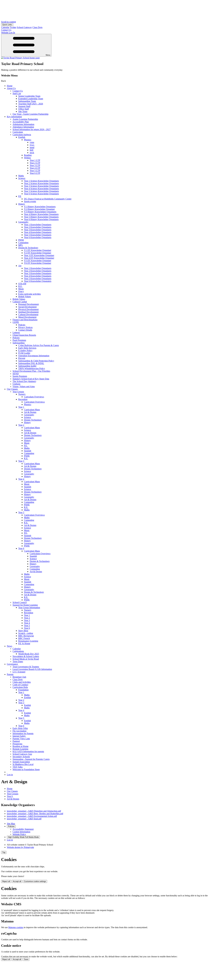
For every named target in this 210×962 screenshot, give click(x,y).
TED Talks (18, 767)
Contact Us (18, 91)
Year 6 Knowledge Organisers (37, 237)
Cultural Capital (20, 301)
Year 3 (21, 461)
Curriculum (18, 132)
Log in (10, 774)
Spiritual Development (28, 312)
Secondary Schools (21, 756)
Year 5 (21, 512)
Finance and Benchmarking (25, 319)
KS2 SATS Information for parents (28, 751)
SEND (16, 373)
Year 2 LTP (35, 163)
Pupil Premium (19, 340)
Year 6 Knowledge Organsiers (37, 281)
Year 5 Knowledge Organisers (37, 235)
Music (21, 289)
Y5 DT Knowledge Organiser (37, 260)
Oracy (21, 291)
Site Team (22, 111)
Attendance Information (23, 127)
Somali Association (21, 762)
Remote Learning (20, 749)
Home (9, 86)
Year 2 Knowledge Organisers (37, 227)
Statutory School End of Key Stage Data (31, 379)
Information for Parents (23, 733)
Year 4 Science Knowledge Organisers (41, 188)
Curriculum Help (20, 687)
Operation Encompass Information (33, 355)
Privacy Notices (25, 327)
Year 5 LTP (35, 170)
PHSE (21, 240)
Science (21, 178)
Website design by (20, 847)
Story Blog (23, 630)
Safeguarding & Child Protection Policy (36, 361)
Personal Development (28, 304)
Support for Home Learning (25, 605)
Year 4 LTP (35, 168)
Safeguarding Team (27, 101)
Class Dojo (37, 27)
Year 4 (21, 479)
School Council (20, 602)
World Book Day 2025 (28, 654)
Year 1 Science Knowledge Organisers (41, 181)
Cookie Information (21, 831)
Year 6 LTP (35, 173)
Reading (28, 155)
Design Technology (33, 420)
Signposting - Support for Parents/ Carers (31, 759)
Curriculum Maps (32, 409)
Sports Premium (20, 376)
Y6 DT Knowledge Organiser (37, 263)
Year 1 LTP (35, 160)
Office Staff (23, 109)
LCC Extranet (19, 672)
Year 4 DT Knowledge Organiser (39, 258)
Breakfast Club (19, 677)
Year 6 (21, 548)
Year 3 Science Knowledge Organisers (41, 186)
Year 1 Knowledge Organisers (37, 224)
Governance (12, 664)
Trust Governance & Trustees (26, 666)
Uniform (16, 384)
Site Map (11, 823)
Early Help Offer (20, 728)
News (9, 646)
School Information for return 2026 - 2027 (32, 129)
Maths (21, 175)
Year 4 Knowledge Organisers (37, 232)
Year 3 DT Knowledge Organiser (39, 255)
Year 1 (21, 407)
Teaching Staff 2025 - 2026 (30, 104)
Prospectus (17, 744)
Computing (23, 242)
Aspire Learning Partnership (25, 119)
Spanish (27, 451)
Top (3, 852)
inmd (32, 147)
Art (19, 265)
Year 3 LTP (35, 165)
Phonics (27, 140)
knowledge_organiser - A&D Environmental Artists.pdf (32, 816)
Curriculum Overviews (34, 402)
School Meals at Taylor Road (26, 659)
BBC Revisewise (26, 636)
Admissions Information (23, 124)
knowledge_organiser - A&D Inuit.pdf (24, 818)
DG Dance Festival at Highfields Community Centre (47, 199)
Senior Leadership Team (29, 96)
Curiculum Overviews (34, 397)
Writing (27, 158)
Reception (22, 399)
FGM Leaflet (24, 353)
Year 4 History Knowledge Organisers (41, 214)
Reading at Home (20, 746)
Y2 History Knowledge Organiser (39, 209)
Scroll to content (8, 22)
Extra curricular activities (29, 294)
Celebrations (18, 651)
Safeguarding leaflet (27, 366)
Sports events (30, 201)
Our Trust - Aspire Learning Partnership (30, 114)
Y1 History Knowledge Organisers (40, 206)
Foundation (23, 690)
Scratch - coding (25, 633)
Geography (23, 222)
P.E (19, 196)
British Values (24, 296)
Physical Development (28, 309)
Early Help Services (27, 348)
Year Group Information (29, 607)
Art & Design (30, 412)
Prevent (21, 358)
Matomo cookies (15, 927)
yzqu (32, 142)
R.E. (20, 286)
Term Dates (18, 661)
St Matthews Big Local (23, 764)
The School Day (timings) (24, 381)
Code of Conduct (20, 684)
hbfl (31, 150)
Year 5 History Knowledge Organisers (41, 217)
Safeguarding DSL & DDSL (31, 363)
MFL (20, 245)
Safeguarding (19, 343)
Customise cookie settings (35, 881)
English (21, 137)
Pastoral (16, 741)
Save (26, 959)
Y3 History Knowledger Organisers (40, 211)
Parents (10, 674)
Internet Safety (19, 736)
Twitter (13, 27)
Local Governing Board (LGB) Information (32, 669)
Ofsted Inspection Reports (24, 335)
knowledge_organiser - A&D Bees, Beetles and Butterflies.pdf (35, 813)
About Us (11, 88)
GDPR (16, 322)
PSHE (27, 456)
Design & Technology (28, 247)
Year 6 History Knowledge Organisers (41, 219)
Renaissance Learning (28, 641)
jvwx (32, 145)
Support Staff (24, 106)
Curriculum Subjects (22, 134)
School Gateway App (22, 754)
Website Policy (19, 834)
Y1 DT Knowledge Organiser (37, 250)
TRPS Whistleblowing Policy (31, 368)
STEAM (22, 283)
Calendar (5, 27)
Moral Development (27, 317)
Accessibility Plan (21, 122)
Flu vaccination (19, 731)
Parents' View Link (21, 738)
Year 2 (21, 425)
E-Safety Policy (25, 350)
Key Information (14, 116)
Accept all (17, 881)
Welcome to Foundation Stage (26, 769)
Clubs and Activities (22, 682)
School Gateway (24, 27)
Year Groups (18, 391)
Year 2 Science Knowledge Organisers (41, 183)
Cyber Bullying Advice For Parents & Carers (38, 345)
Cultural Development (28, 314)
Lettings (16, 332)
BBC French (24, 638)
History (21, 204)
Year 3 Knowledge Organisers (37, 229)
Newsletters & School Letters (26, 656)
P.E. (26, 445)
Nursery (22, 394)
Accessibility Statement (23, 829)
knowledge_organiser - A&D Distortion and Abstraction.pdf (34, 811)
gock (32, 152)
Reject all (6, 881)
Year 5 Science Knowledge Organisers (41, 191)
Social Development (27, 307)
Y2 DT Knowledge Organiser (37, 253)
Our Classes (12, 389)
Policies (21, 325)
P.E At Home (24, 643)
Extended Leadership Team (30, 98)
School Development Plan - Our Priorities (31, 371)
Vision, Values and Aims (24, 386)
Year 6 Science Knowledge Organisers (41, 193)
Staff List (17, 93)
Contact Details (25, 330)
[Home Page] (20, 58)
